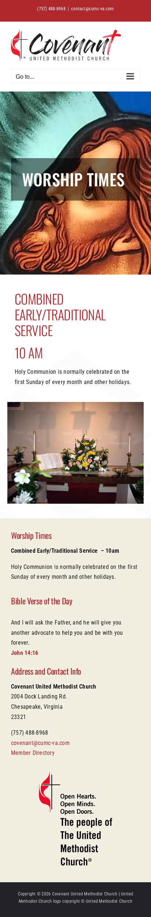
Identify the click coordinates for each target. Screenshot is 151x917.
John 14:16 (24, 652)
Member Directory (33, 752)
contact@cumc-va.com (92, 8)
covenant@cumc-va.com (40, 742)
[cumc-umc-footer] (75, 774)
